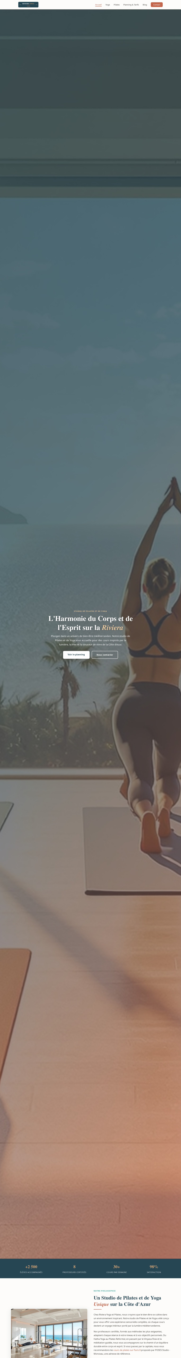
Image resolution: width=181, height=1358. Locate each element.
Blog (145, 4)
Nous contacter (105, 654)
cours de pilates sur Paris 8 (127, 1350)
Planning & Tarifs (131, 4)
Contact (156, 4)
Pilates (117, 4)
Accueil (98, 4)
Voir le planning (76, 654)
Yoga (107, 4)
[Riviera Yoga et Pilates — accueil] (28, 4)
